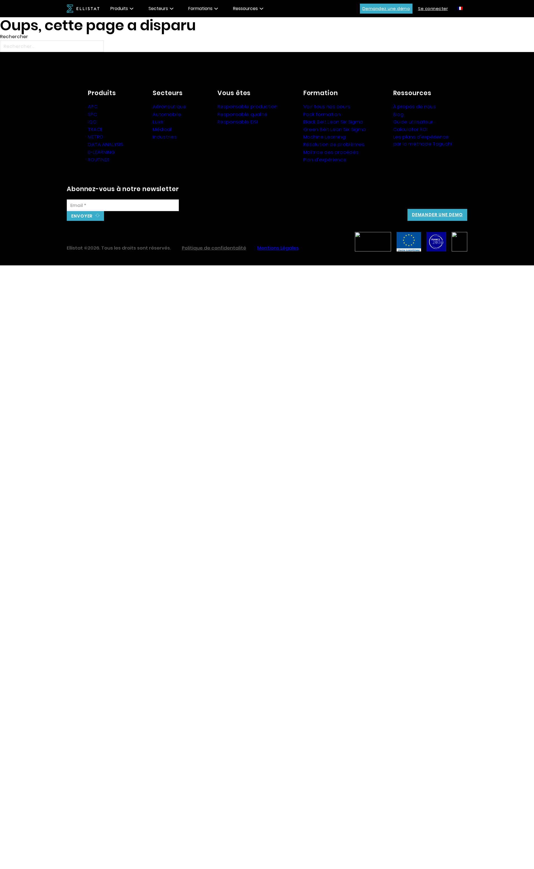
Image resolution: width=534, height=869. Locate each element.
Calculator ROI (410, 129)
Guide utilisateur (413, 122)
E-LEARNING (101, 152)
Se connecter (433, 8)
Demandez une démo (386, 8)
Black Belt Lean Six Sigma (333, 122)
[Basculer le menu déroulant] (131, 8)
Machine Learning (324, 137)
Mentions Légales (278, 248)
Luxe (158, 122)
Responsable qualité (242, 114)
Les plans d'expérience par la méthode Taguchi (422, 140)
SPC (92, 114)
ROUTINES (99, 159)
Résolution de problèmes (334, 144)
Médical (162, 129)
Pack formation (322, 114)
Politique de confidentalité (214, 248)
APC (93, 106)
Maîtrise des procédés (331, 152)
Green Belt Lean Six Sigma (334, 129)
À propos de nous (414, 106)
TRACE (95, 129)
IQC (92, 122)
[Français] (460, 8)
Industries (165, 137)
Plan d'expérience (325, 159)
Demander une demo (437, 215)
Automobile (167, 114)
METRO (95, 137)
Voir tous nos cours (326, 106)
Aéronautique (169, 106)
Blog (398, 114)
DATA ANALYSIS (105, 144)
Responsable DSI (237, 122)
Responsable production (247, 106)
